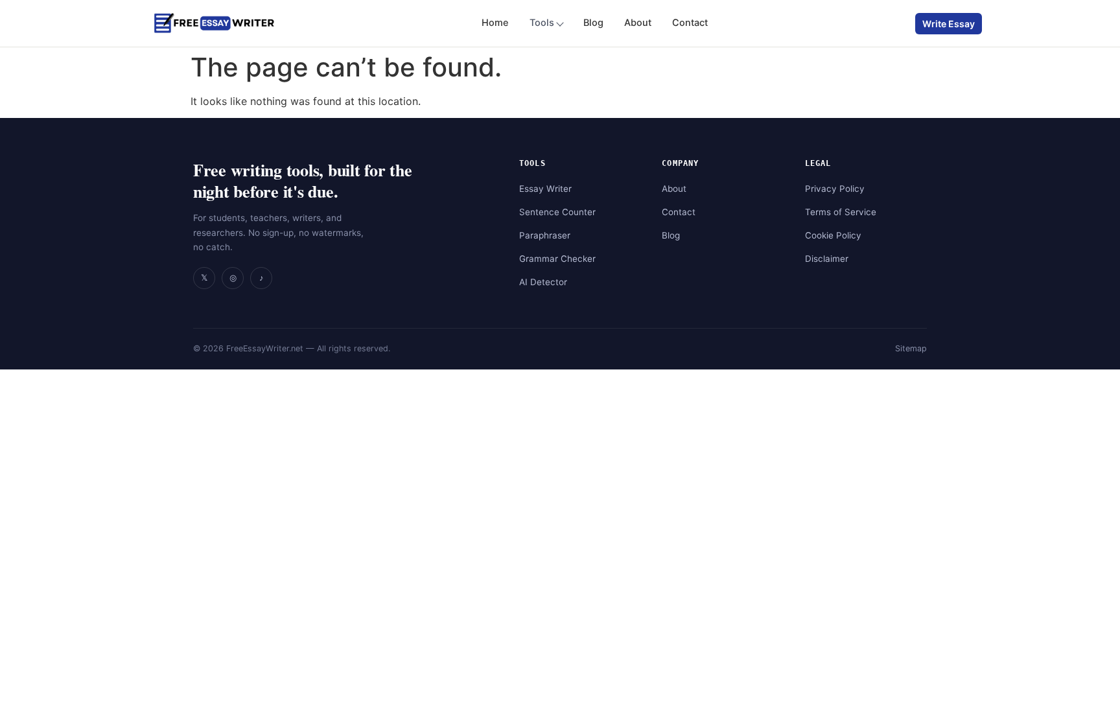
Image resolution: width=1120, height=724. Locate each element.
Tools (542, 23)
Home (495, 23)
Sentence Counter (557, 212)
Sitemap (911, 348)
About (637, 23)
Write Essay (948, 23)
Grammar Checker (557, 258)
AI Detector (543, 282)
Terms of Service (840, 212)
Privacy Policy (835, 188)
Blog (593, 23)
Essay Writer (545, 188)
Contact (690, 23)
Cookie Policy (833, 235)
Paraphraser (544, 235)
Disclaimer (826, 258)
